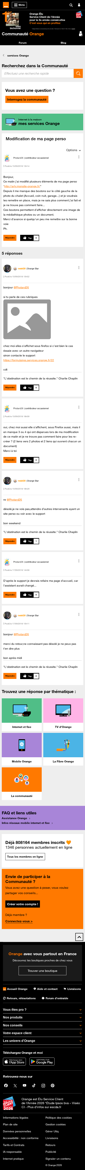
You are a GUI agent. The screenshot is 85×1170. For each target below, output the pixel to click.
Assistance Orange (14, 818)
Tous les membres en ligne (25, 856)
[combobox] (38, 73)
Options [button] (71, 150)
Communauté (23, 33)
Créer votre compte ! (22, 904)
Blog (63, 42)
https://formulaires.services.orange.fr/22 (28, 360)
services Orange (18, 55)
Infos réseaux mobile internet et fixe (26, 823)
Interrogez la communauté (26, 99)
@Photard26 (21, 287)
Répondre (10, 237)
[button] (79, 157)
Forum (23, 42)
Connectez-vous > (19, 921)
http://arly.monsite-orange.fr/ (22, 186)
